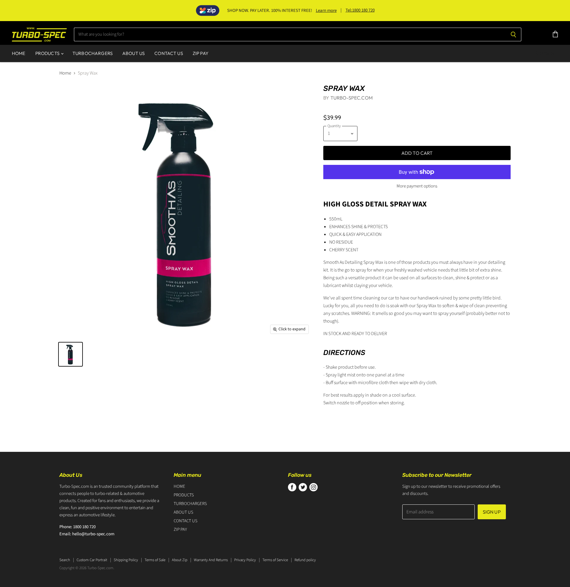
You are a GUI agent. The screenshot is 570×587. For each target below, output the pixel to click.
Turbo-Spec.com (351, 98)
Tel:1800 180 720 (360, 10)
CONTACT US (168, 53)
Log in (547, 53)
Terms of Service (275, 560)
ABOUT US (133, 53)
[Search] (513, 34)
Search (64, 560)
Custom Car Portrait (92, 560)
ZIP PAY (200, 53)
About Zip (179, 560)
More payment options (417, 186)
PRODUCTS (47, 53)
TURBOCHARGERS (92, 53)
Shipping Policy (126, 560)
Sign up (492, 512)
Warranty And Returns (211, 560)
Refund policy (305, 560)
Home (65, 73)
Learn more (326, 10)
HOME (19, 53)
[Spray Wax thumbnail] (70, 354)
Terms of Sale (155, 560)
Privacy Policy (245, 560)
